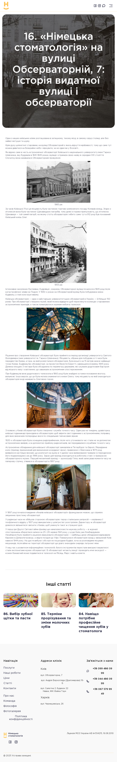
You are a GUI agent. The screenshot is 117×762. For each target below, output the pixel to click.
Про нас (8, 696)
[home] (6, 6)
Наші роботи (12, 673)
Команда (9, 701)
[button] (111, 6)
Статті (7, 683)
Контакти (9, 688)
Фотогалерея (12, 711)
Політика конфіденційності (21, 717)
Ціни (6, 678)
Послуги (9, 668)
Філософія (10, 706)
